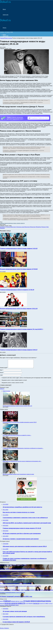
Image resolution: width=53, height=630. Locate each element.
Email (2, 372)
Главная (2, 38)
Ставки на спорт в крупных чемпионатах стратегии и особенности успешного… (23, 448)
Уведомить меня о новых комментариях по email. (14, 380)
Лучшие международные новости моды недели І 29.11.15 (17, 405)
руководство (42, 603)
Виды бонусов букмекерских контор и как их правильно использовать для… (22, 461)
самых (46, 603)
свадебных (51, 603)
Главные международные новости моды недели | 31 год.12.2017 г (21, 329)
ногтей (26, 603)
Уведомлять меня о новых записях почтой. (13, 382)
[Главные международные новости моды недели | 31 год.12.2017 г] (13, 326)
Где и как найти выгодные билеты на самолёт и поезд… (17, 435)
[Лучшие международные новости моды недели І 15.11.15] (13, 306)
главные (2, 223)
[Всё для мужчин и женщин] (5, 2)
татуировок (12, 605)
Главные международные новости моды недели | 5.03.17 (18, 349)
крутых (17, 601)
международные (9, 223)
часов (16, 605)
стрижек (6, 605)
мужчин (8, 603)
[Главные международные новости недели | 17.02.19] (13, 287)
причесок (36, 603)
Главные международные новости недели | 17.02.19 (17, 289)
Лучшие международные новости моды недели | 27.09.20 (19, 269)
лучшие (21, 601)
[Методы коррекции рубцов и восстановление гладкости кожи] (10, 473)
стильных (2, 605)
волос (1, 601)
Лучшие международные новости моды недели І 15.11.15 (18, 308)
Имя (1, 370)
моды (14, 223)
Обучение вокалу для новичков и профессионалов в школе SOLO (20, 422)
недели (18, 223)
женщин (13, 601)
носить (31, 603)
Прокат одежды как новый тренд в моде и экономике (17, 569)
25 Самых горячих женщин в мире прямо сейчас (16, 583)
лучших (26, 601)
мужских (2, 603)
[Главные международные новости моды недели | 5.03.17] (13, 347)
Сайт (1, 375)
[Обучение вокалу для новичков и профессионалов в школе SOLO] (10, 421)
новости (22, 223)
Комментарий (4, 367)
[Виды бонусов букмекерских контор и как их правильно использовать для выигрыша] (10, 460)
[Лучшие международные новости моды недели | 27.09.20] (13, 266)
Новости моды (8, 38)
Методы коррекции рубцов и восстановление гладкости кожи (18, 474)
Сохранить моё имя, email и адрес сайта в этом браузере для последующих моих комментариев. (26, 377)
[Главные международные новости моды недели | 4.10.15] (13, 245)
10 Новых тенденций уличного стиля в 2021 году (16, 596)
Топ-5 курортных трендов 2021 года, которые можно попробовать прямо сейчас (26, 590)
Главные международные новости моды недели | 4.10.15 (18, 248)
